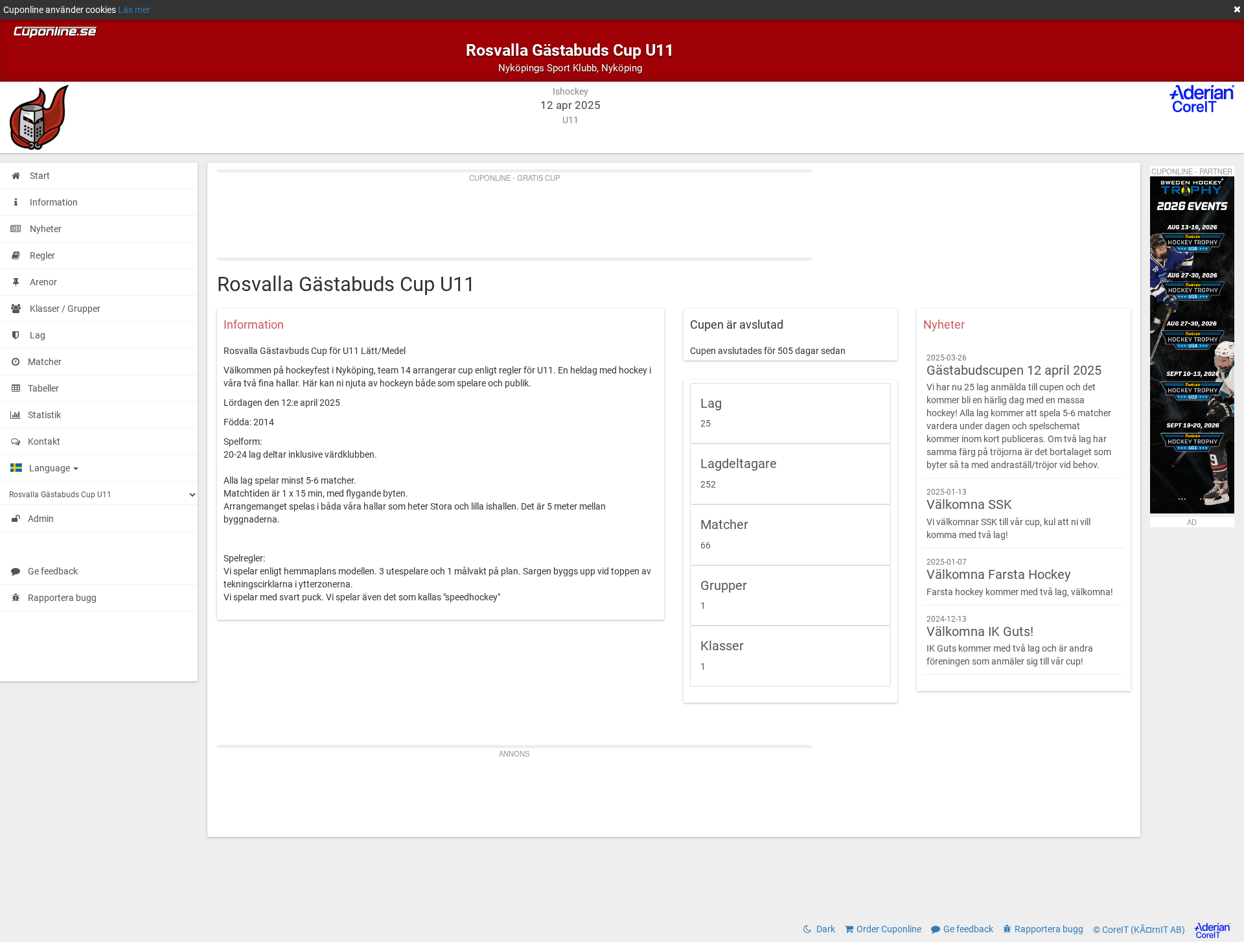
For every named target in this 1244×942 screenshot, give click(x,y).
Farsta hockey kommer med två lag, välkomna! (1020, 577)
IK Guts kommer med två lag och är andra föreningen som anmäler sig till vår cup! (1010, 641)
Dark (824, 929)
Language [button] (50, 468)
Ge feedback (53, 571)
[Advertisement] (606, 212)
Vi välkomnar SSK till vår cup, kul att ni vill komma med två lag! (1008, 514)
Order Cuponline (889, 929)
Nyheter (944, 324)
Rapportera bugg (62, 598)
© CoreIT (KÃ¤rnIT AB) (1140, 929)
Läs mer (134, 10)
